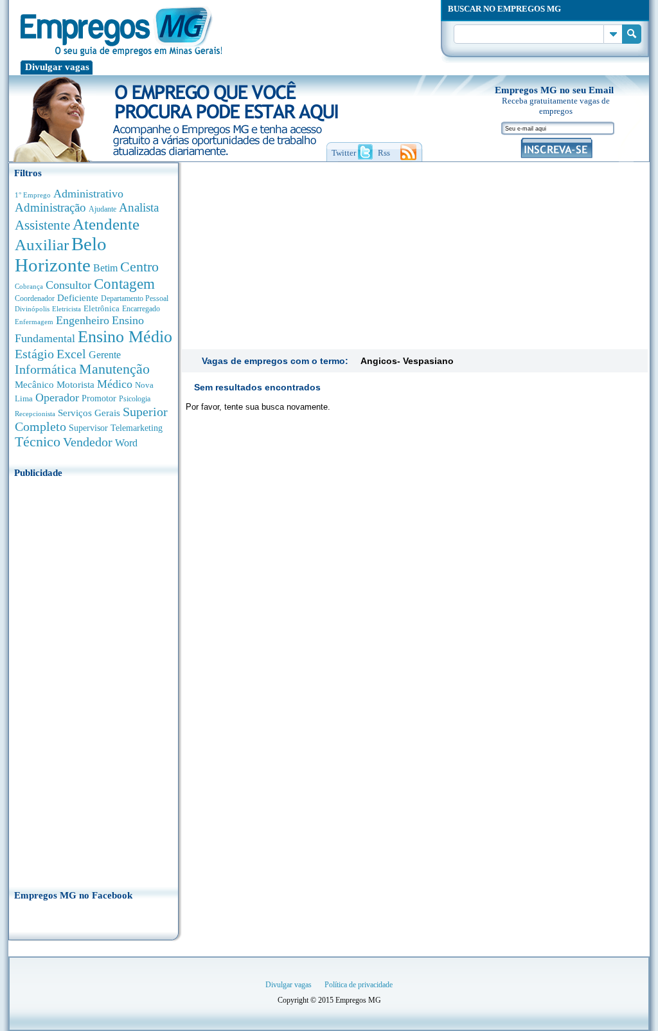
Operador (57, 397)
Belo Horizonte (61, 254)
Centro (139, 267)
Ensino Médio (125, 336)
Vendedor (87, 442)
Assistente (42, 225)
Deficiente (77, 298)
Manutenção (114, 369)
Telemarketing (137, 428)
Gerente (105, 354)
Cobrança (29, 286)
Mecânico (34, 384)
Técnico (37, 442)
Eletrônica (102, 308)
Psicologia (134, 399)
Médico (114, 384)
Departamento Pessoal (134, 298)
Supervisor (88, 428)
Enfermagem (34, 321)
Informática (45, 369)
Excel (71, 354)
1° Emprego (33, 195)
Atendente (106, 224)
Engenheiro (82, 320)
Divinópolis (32, 309)
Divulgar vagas (57, 67)
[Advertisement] (93, 680)
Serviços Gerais (89, 413)
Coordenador (35, 298)
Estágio (34, 354)
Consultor (68, 284)
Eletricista (66, 309)
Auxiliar (42, 244)
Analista (139, 207)
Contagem (124, 284)
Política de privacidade (359, 984)
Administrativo (88, 193)
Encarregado (141, 309)
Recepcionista (35, 413)
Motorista (75, 384)
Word (126, 442)
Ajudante (102, 209)
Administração (50, 207)
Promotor (99, 398)
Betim (105, 267)
